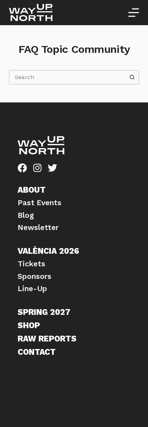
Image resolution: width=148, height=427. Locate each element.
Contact (37, 352)
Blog (26, 215)
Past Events (39, 202)
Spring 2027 (44, 312)
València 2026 (48, 251)
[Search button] (132, 77)
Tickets (31, 264)
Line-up (32, 288)
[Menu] (133, 12)
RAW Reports (47, 338)
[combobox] (67, 77)
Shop (29, 325)
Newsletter (38, 227)
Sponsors (34, 276)
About (32, 189)
